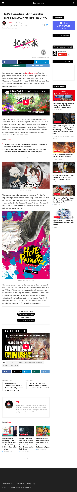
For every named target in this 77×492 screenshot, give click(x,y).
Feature (57, 99)
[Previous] (24, 157)
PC (26, 26)
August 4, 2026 (57, 159)
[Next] (27, 157)
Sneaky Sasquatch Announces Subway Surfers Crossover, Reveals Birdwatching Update (43, 442)
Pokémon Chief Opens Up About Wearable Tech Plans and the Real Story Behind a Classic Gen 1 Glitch (25, 145)
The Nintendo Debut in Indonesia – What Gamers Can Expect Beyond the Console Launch (63, 105)
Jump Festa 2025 (31, 73)
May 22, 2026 (56, 204)
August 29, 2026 (7, 451)
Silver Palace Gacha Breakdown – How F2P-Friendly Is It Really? (63, 156)
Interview (24, 434)
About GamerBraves (8, 484)
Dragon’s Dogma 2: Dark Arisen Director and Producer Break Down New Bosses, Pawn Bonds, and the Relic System (25, 150)
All (5, 26)
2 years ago (19, 23)
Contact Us (20, 484)
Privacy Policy (31, 484)
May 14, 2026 (56, 227)
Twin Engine (14, 365)
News (22, 26)
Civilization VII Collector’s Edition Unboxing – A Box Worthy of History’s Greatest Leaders (63, 177)
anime (44, 119)
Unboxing (57, 122)
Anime (8, 26)
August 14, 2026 (57, 109)
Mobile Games (15, 26)
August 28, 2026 (41, 449)
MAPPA (5, 365)
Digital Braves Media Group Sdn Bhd (21, 487)
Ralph (10, 23)
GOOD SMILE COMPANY (15, 362)
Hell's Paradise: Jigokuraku (34, 362)
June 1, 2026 (56, 182)
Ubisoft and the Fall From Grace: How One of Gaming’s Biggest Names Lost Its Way (63, 200)
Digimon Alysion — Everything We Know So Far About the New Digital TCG (63, 223)
